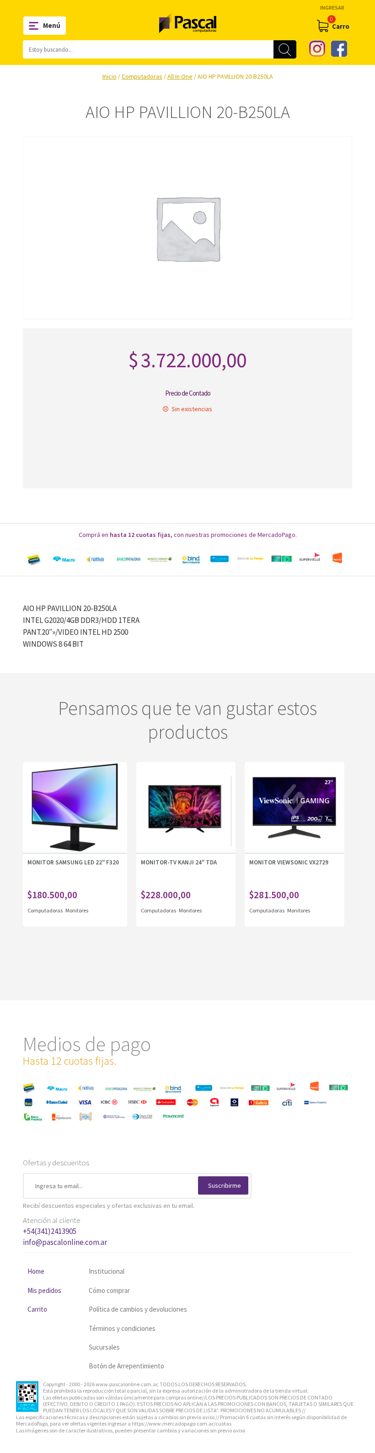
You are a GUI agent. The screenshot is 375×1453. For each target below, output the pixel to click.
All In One (180, 76)
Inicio (109, 76)
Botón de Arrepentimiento (126, 1366)
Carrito (37, 1309)
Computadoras (142, 76)
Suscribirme (224, 1185)
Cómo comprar (109, 1290)
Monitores (76, 910)
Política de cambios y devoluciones (138, 1309)
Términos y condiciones (122, 1328)
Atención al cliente (65, 1231)
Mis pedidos (44, 1290)
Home (35, 1271)
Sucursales (104, 1347)
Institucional (106, 1271)
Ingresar (332, 7)
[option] (187, 559)
